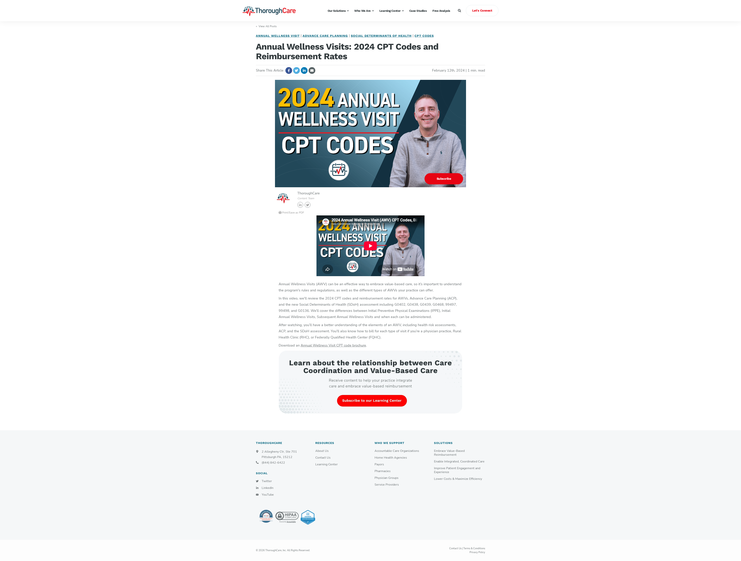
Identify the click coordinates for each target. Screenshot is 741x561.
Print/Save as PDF (292, 212)
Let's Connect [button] (482, 10)
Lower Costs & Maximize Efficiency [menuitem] (458, 479)
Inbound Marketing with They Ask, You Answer (308, 517)
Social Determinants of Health (381, 36)
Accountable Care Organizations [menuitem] (397, 451)
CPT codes (424, 36)
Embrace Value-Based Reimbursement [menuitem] (449, 453)
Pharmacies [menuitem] (383, 471)
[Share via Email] (312, 70)
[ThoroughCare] (271, 10)
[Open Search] (459, 10)
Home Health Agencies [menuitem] (391, 458)
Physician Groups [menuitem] (386, 478)
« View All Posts (266, 26)
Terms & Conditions (474, 548)
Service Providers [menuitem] (387, 485)
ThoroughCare (308, 193)
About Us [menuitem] (322, 451)
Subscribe (444, 179)
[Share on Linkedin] (304, 70)
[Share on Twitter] (296, 70)
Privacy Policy (477, 552)
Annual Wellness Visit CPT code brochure (333, 345)
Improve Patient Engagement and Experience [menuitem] (457, 470)
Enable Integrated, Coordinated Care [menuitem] (459, 462)
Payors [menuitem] (379, 464)
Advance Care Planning (325, 36)
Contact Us (455, 548)
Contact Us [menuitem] (323, 458)
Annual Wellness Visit (278, 36)
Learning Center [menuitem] (326, 464)
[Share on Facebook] (288, 70)
